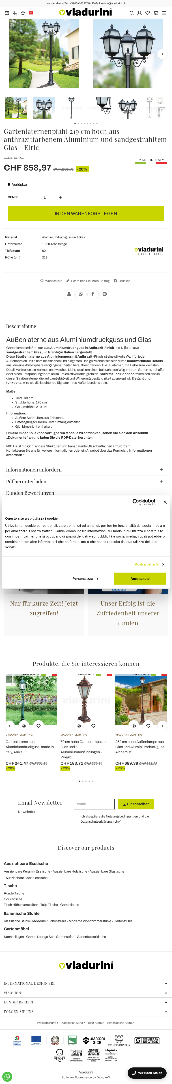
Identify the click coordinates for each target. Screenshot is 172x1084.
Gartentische (69, 905)
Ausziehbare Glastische (107, 871)
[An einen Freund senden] (69, 294)
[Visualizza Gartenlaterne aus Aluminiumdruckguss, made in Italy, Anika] (24, 725)
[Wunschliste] (38, 725)
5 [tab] (96, 784)
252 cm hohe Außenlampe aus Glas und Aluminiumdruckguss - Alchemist (140, 747)
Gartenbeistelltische (91, 937)
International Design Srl (30, 983)
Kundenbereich (19, 1002)
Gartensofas (65, 937)
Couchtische (13, 899)
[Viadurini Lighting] (149, 251)
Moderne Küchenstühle (49, 921)
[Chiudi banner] (165, 502)
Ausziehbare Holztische (70, 871)
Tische (10, 885)
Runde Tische (14, 893)
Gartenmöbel (16, 929)
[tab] (86, 326)
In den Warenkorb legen (86, 213)
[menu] (163, 12)
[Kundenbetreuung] (15, 12)
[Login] (139, 12)
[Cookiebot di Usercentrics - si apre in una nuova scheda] (135, 502)
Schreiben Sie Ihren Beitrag (90, 281)
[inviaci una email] (6, 12)
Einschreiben (138, 804)
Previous (9, 54)
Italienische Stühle (22, 913)
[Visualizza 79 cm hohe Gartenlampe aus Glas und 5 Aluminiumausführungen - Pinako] (78, 725)
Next (162, 54)
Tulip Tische (49, 905)
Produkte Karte (47, 1022)
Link (117, 821)
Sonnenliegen (14, 937)
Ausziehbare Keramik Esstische (27, 871)
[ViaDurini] (85, 11)
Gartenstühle (123, 921)
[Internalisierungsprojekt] (45, 1040)
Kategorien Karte (72, 1022)
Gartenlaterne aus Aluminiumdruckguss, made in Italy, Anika (30, 747)
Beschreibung (21, 326)
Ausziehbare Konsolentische (26, 878)
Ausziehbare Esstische (26, 863)
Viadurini (13, 992)
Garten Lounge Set (40, 937)
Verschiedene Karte (119, 1022)
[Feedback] (23, 12)
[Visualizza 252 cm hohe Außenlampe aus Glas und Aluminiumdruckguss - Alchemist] (133, 725)
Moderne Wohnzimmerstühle (90, 921)
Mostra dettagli (146, 564)
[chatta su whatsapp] (7, 1077)
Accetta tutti (140, 578)
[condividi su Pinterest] (104, 294)
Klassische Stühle (17, 921)
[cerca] (131, 12)
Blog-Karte (95, 1022)
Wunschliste (53, 281)
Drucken (124, 281)
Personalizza (83, 578)
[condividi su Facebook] (93, 294)
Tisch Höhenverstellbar (21, 905)
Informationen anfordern (34, 469)
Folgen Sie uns (19, 1011)
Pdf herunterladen (26, 481)
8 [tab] (100, 126)
